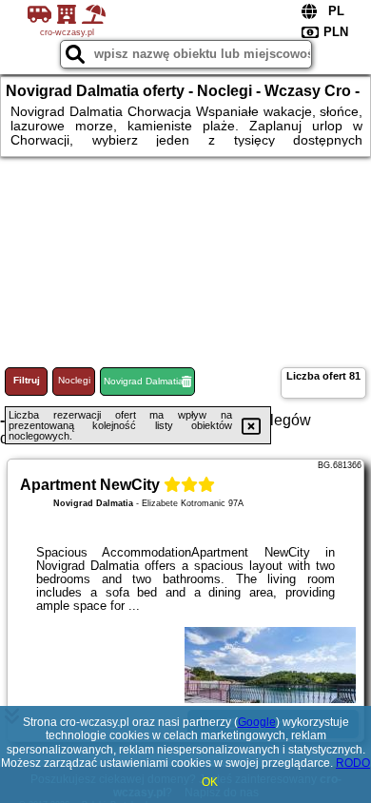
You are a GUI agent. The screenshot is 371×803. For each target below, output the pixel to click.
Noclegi (74, 380)
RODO (353, 763)
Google (257, 722)
